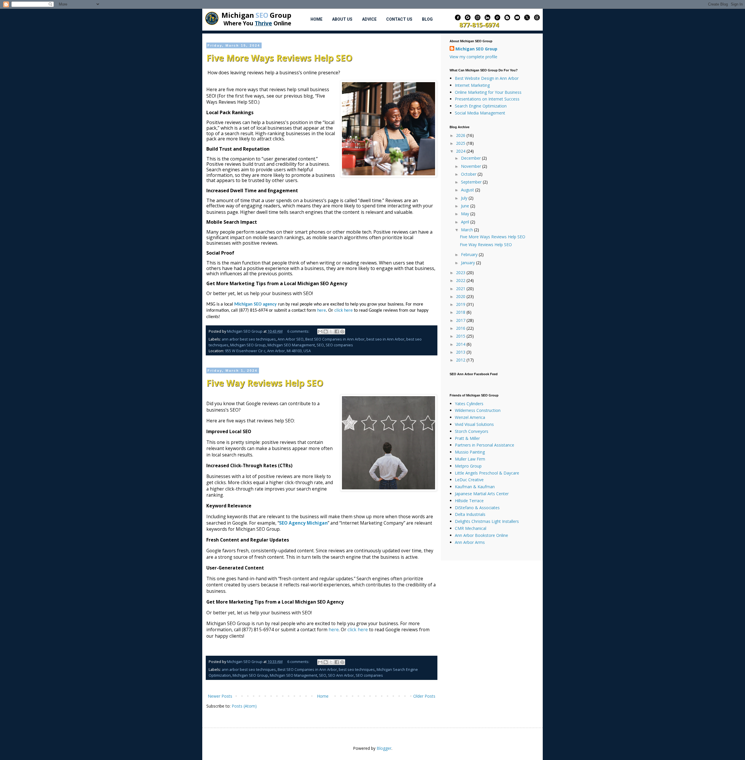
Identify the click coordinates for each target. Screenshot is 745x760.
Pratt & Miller (467, 438)
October (469, 174)
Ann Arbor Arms (470, 542)
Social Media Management (480, 113)
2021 (461, 288)
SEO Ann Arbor (341, 675)
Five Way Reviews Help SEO (264, 383)
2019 (461, 304)
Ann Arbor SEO (291, 339)
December (471, 158)
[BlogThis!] (326, 331)
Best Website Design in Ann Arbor (487, 78)
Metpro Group (468, 466)
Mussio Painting (470, 452)
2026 (461, 135)
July (465, 198)
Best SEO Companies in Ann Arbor (335, 339)
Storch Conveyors (471, 431)
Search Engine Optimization (481, 106)
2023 (461, 272)
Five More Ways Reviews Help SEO (279, 58)
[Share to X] (331, 331)
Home (316, 19)
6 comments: (298, 331)
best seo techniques (357, 669)
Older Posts (424, 696)
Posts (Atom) (244, 706)
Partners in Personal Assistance (484, 445)
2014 (461, 344)
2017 (461, 320)
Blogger (384, 748)
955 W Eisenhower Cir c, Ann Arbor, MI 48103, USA (268, 350)
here (334, 630)
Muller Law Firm (470, 459)
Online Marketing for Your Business (488, 92)
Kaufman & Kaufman (475, 486)
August (468, 190)
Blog (427, 19)
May (465, 213)
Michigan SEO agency (256, 304)
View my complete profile (473, 56)
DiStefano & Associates (477, 507)
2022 (461, 280)
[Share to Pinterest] (342, 331)
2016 (461, 328)
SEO (320, 345)
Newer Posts (220, 696)
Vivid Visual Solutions (474, 424)
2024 (461, 151)
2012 (461, 360)
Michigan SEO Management (291, 345)
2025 (461, 143)
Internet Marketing (472, 85)
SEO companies (339, 345)
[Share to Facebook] (337, 331)
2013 (461, 352)
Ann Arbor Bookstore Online (481, 535)
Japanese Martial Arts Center (482, 493)
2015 (461, 336)
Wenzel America (470, 417)
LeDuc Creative (469, 479)
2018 (461, 312)
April (465, 222)
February (470, 254)
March (467, 229)
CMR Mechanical (470, 528)
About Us (342, 19)
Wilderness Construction (478, 410)
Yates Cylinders (469, 403)
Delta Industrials (470, 514)
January (468, 262)
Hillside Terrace (469, 500)
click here (357, 630)
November (471, 166)
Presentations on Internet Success (487, 99)
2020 (461, 296)
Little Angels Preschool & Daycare (487, 473)
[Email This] (320, 331)
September (472, 182)
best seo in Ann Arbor (385, 339)
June (465, 206)
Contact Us (399, 19)
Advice (369, 19)
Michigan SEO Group (248, 345)
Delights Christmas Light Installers (487, 521)
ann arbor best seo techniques (249, 339)
